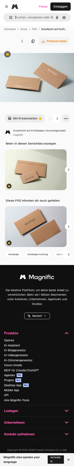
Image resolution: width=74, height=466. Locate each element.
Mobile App (11, 390)
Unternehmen (14, 422)
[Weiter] (57, 118)
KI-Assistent (12, 345)
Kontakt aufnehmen (19, 434)
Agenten (13, 375)
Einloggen (60, 6)
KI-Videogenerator (16, 355)
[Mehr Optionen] (22, 41)
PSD (34, 29)
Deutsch (37, 316)
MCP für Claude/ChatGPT (21, 370)
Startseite (10, 29)
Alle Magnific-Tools (16, 400)
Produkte (11, 333)
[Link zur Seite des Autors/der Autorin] (8, 133)
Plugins (12, 380)
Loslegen (11, 411)
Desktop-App (16, 385)
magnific (18, 135)
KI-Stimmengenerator (18, 360)
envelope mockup (38, 254)
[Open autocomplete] (9, 17)
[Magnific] (37, 278)
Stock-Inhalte (13, 365)
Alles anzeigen (46, 143)
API (6, 395)
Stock (23, 29)
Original (26, 55)
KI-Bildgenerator (15, 350)
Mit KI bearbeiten (22, 119)
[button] (37, 316)
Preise (43, 6)
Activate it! (55, 459)
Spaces (9, 340)
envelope (13, 254)
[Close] (68, 459)
